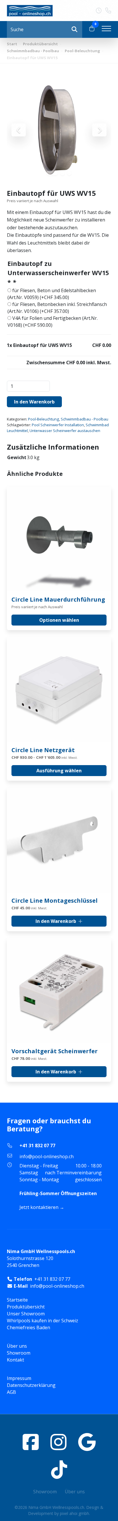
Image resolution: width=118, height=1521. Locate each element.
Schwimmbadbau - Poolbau (33, 50)
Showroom (18, 1353)
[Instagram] (58, 1441)
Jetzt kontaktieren (38, 1207)
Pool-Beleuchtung (82, 50)
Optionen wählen (59, 620)
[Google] (87, 1441)
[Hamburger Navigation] (106, 29)
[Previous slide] (18, 129)
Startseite (17, 1300)
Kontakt (15, 1360)
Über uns (17, 1346)
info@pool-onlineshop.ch (46, 1156)
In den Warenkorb (34, 402)
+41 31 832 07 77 (37, 1145)
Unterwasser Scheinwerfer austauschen (65, 430)
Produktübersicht (40, 43)
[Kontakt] (100, 10)
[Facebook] (30, 1441)
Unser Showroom (26, 1313)
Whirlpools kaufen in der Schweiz (42, 1320)
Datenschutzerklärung (31, 1385)
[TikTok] (59, 1469)
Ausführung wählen (59, 770)
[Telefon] (108, 10)
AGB (11, 1392)
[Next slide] (99, 129)
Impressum (19, 1378)
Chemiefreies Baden (28, 1327)
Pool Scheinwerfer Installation (58, 424)
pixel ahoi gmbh (74, 1513)
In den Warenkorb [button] (56, 921)
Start (12, 43)
